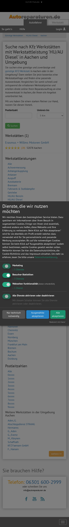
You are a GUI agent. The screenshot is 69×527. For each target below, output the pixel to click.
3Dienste (18, 278)
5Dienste (18, 269)
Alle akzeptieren (58, 314)
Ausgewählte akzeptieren (37, 314)
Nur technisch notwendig (14, 314)
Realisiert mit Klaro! (57, 322)
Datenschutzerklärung (46, 257)
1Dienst (17, 288)
